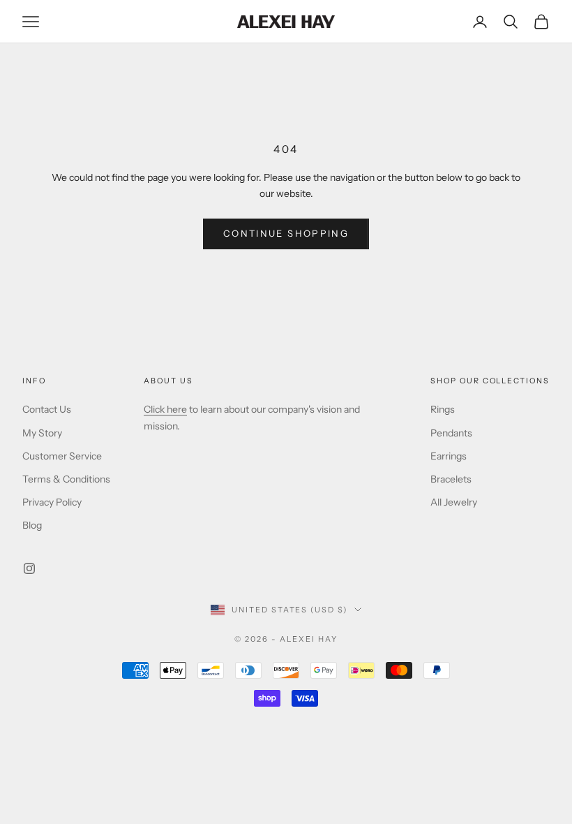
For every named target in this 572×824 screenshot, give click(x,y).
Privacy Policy (52, 502)
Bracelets (451, 479)
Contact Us (46, 409)
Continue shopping (286, 233)
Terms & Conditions (66, 479)
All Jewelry (453, 502)
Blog (32, 525)
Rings (442, 409)
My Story (42, 433)
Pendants (451, 433)
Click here (165, 409)
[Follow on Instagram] (29, 568)
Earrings (448, 456)
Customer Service (62, 456)
